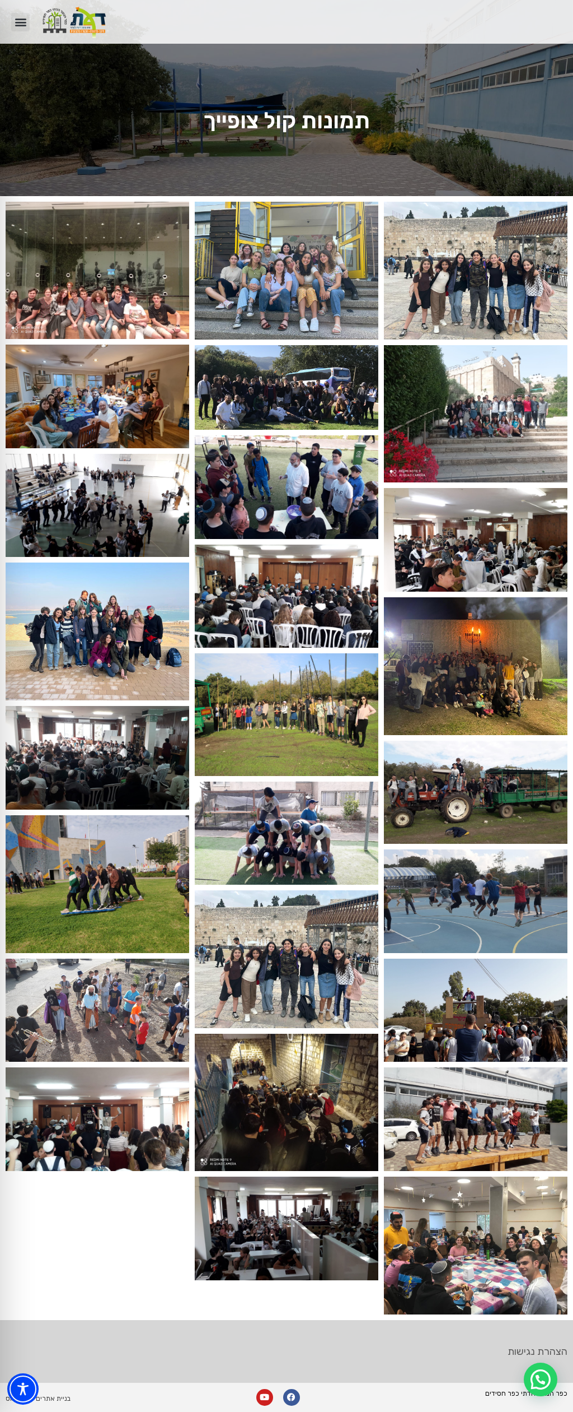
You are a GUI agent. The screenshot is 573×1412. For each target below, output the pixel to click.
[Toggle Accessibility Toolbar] (22, 1389)
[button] (20, 22)
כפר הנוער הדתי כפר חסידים (526, 1393)
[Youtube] (264, 1397)
